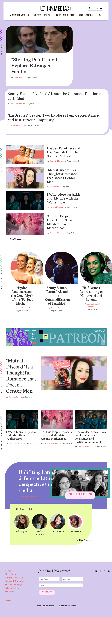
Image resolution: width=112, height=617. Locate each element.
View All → (17, 239)
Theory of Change (14, 585)
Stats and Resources (14, 581)
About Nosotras (86, 15)
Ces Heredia (18, 78)
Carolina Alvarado (17, 125)
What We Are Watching (19, 15)
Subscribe (9, 592)
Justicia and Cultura (65, 15)
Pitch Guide (10, 574)
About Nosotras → (80, 495)
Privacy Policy (12, 588)
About (8, 571)
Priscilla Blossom (56, 207)
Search (100, 15)
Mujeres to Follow (42, 15)
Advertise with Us (14, 578)
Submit (47, 592)
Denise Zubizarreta (17, 104)
